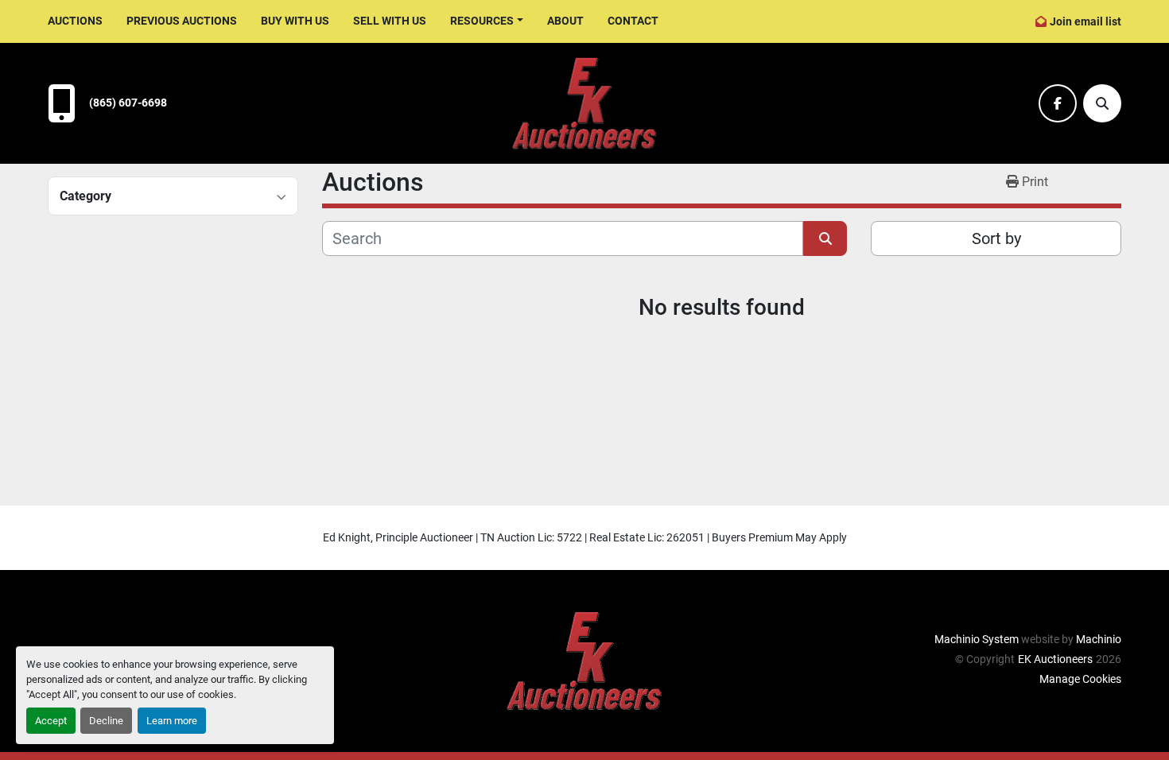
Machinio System (976, 639)
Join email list (1085, 21)
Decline (106, 721)
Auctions (75, 20)
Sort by (996, 238)
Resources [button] (482, 20)
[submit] (825, 238)
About (565, 20)
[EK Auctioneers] (584, 659)
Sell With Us (389, 20)
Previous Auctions (181, 20)
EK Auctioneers (1055, 659)
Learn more (171, 721)
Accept (51, 721)
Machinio (1098, 639)
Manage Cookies (1080, 679)
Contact (633, 20)
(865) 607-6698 (128, 103)
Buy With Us (295, 20)
